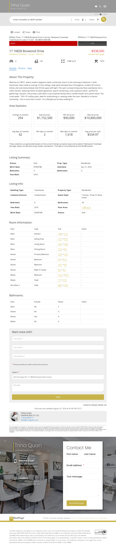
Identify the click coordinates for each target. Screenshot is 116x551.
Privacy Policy (75, 518)
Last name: (90, 454)
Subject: (15, 372)
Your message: (74, 476)
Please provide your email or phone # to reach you (30, 364)
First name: (72, 454)
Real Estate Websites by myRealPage (94, 518)
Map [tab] (29, 68)
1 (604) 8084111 (27, 417)
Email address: (75, 465)
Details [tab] (12, 68)
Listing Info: (16, 184)
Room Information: (20, 222)
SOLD (105, 14)
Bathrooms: (16, 295)
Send (58, 397)
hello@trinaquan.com (29, 420)
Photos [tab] (22, 68)
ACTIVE (97, 14)
